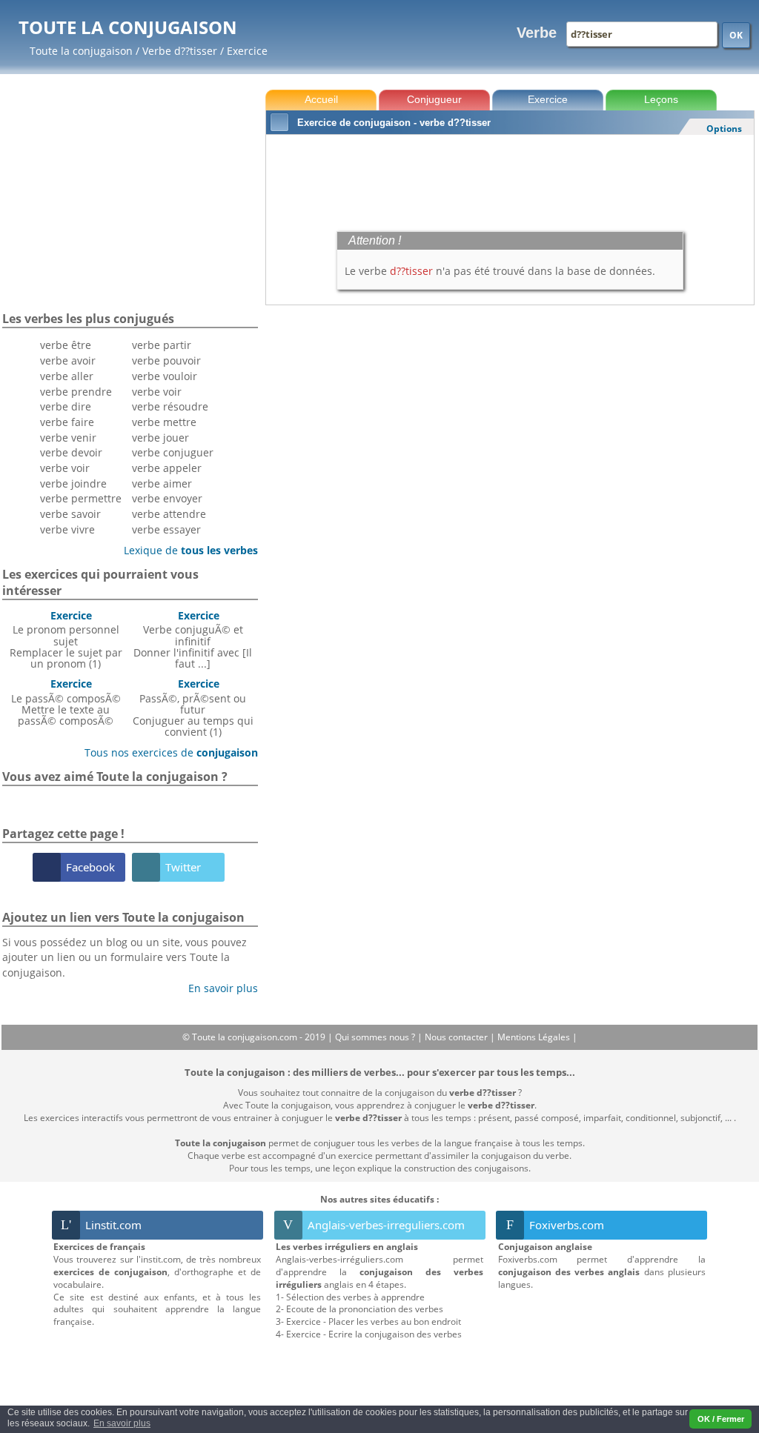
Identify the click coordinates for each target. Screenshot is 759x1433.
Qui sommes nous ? (376, 1037)
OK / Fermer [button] (720, 1418)
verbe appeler (167, 468)
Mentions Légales (534, 1037)
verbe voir (65, 468)
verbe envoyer (167, 498)
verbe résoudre (170, 406)
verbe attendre (169, 514)
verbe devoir (71, 452)
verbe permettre (81, 498)
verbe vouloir (164, 376)
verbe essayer (166, 529)
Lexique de (185, 550)
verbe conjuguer (172, 452)
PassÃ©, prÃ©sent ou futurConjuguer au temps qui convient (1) (193, 707)
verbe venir (68, 437)
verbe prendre (76, 392)
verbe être (65, 345)
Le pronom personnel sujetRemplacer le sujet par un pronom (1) (66, 639)
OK (736, 35)
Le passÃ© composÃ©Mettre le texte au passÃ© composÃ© (66, 702)
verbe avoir (68, 360)
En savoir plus (217, 988)
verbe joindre (73, 483)
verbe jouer (160, 437)
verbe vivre (67, 529)
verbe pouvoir (166, 360)
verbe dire (65, 406)
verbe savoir (70, 514)
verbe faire (67, 422)
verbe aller (66, 376)
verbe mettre (164, 422)
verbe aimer (162, 483)
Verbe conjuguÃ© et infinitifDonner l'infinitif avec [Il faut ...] (192, 639)
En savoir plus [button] (121, 1423)
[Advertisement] (510, 179)
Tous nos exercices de (165, 752)
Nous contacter (457, 1037)
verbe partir (161, 345)
